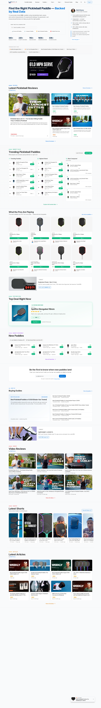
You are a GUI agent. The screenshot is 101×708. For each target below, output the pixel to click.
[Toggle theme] (85, 2)
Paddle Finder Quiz (55, 31)
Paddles (45, 2)
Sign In (89, 2)
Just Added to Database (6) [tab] (17, 340)
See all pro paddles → (87, 214)
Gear (59, 2)
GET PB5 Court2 (43, 437)
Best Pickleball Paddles (42, 31)
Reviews (37, 2)
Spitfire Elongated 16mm (42, 309)
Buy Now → (36, 321)
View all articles (50, 603)
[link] (19, 230)
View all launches (49, 359)
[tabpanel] (50, 349)
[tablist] (26, 340)
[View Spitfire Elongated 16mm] (20, 313)
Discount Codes (68, 2)
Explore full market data (49, 204)
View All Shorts (86, 510)
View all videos (50, 498)
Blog (77, 2)
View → (31, 169)
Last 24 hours (79, 153)
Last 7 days (88, 153)
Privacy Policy (57, 378)
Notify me (62, 376)
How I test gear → (76, 39)
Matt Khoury (13, 90)
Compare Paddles (29, 31)
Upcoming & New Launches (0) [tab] (34, 340)
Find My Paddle (28, 2)
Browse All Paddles (17, 31)
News (54, 134)
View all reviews (87, 88)
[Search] (81, 2)
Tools (52, 2)
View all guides (87, 391)
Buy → (32, 164)
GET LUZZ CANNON (44, 287)
